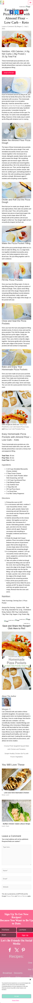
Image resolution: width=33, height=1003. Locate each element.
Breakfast (7, 973)
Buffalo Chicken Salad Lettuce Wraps (16, 824)
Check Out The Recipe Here (14, 106)
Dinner (3, 795)
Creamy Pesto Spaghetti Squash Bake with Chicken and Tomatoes (16, 746)
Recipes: (16, 956)
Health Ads (21, 6)
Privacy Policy (15, 1000)
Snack (7, 826)
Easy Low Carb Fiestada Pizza (15, 429)
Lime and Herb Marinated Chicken (16, 793)
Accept (16, 996)
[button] (30, 979)
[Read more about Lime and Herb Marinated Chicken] (16, 779)
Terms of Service (22, 896)
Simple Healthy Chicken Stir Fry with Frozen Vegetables (16, 754)
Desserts (18, 973)
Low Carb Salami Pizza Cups (19, 427)
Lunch (7, 795)
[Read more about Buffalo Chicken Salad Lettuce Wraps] (16, 810)
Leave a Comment (8, 26)
